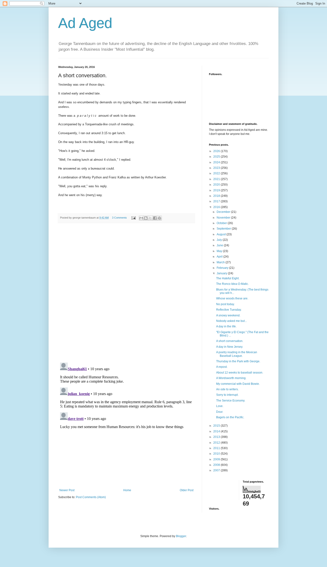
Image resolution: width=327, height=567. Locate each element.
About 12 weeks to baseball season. (239, 372)
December (224, 212)
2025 (217, 156)
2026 (217, 151)
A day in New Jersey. (229, 346)
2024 (217, 162)
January (222, 273)
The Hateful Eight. (227, 278)
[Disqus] (126, 293)
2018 (217, 196)
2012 (217, 442)
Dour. (219, 411)
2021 (217, 179)
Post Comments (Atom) (91, 497)
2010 (217, 453)
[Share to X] (150, 218)
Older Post (186, 490)
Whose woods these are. (232, 298)
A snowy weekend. (228, 315)
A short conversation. (229, 341)
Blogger (181, 536)
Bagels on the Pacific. (230, 417)
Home (127, 490)
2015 (217, 425)
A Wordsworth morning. (231, 378)
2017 (217, 201)
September (224, 228)
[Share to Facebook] (154, 218)
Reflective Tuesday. (229, 309)
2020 (217, 184)
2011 (217, 448)
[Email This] (141, 218)
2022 (217, 173)
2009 (217, 459)
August (221, 234)
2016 (217, 207)
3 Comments (119, 217)
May (220, 251)
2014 (217, 431)
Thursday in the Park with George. (238, 361)
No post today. (225, 304)
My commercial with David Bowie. (238, 383)
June (220, 245)
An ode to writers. (227, 389)
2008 (217, 465)
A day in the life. (226, 326)
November (224, 217)
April (220, 256)
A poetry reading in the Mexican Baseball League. (236, 354)
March (221, 262)
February (223, 268)
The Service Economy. (230, 400)
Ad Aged (85, 23)
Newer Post (66, 490)
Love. (219, 406)
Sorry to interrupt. (227, 394)
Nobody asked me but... (231, 321)
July (220, 240)
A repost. (221, 367)
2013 (217, 437)
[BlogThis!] (145, 218)
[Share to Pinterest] (159, 218)
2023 (217, 168)
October (222, 223)
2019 (217, 190)
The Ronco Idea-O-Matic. (232, 284)
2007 (217, 470)
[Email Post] (133, 217)
